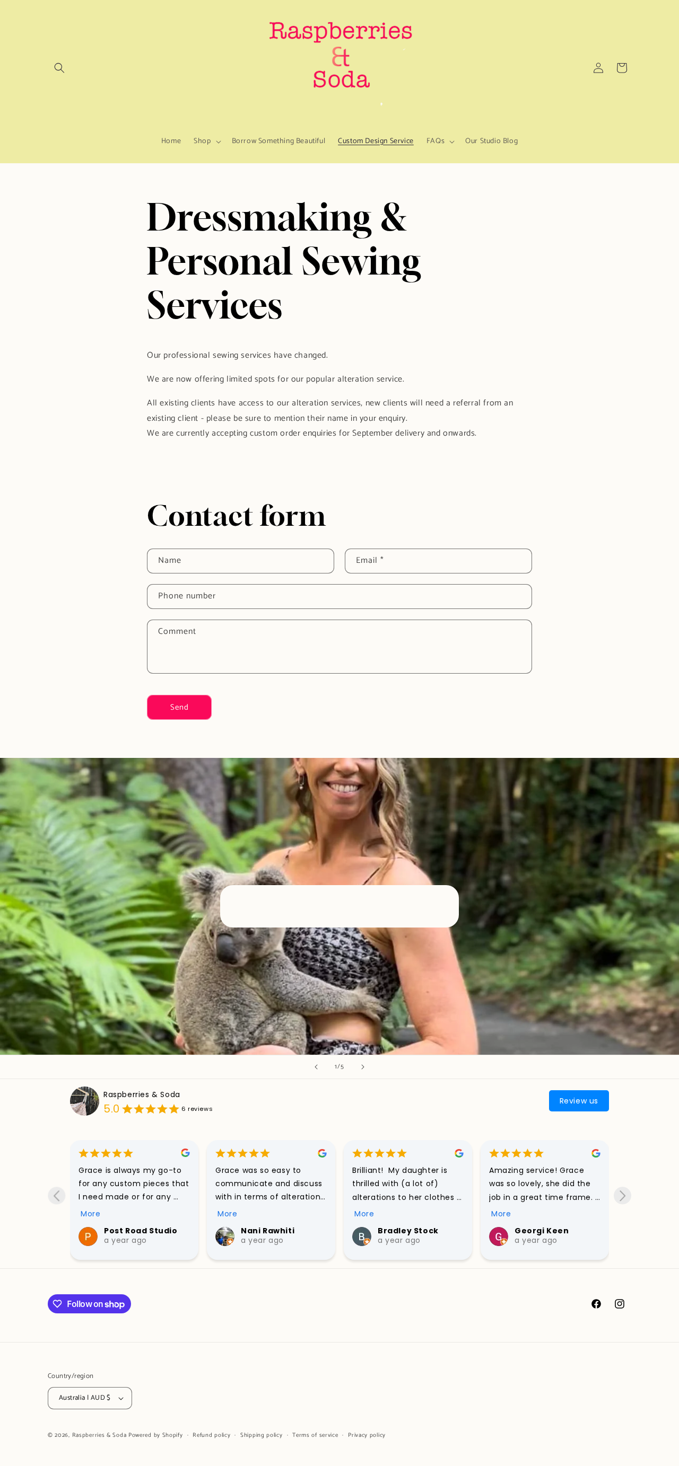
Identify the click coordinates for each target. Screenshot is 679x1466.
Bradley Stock (271, 1230)
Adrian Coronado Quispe (552, 1234)
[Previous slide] (316, 1067)
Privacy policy (367, 1435)
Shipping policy (261, 1435)
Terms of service (315, 1435)
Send (179, 707)
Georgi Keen (405, 1230)
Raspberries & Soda (141, 1094)
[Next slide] (363, 1067)
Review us (579, 1101)
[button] (59, 68)
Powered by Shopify (155, 1435)
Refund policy (211, 1435)
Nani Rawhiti (131, 1230)
